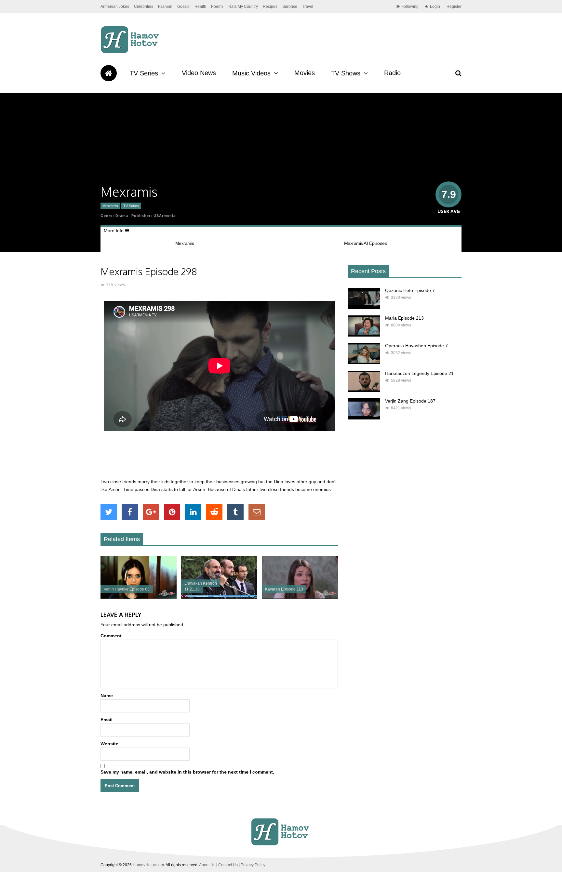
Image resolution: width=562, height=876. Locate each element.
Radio (392, 72)
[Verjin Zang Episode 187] (364, 417)
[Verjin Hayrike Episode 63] (138, 597)
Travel (307, 6)
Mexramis (110, 206)
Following (410, 6)
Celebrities (143, 6)
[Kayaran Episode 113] (300, 597)
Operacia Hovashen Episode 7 (416, 345)
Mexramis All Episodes (365, 243)
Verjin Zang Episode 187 (410, 401)
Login (435, 6)
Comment (111, 635)
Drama (121, 216)
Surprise (289, 6)
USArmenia (165, 216)
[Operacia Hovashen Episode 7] (364, 362)
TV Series (144, 73)
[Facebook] (130, 512)
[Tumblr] (235, 512)
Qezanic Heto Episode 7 (410, 290)
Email (106, 719)
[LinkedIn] (193, 512)
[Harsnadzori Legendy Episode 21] (364, 390)
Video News (199, 72)
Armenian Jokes (114, 6)
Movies (304, 72)
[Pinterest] (172, 512)
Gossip (183, 6)
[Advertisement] (219, 458)
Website (109, 743)
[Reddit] (214, 512)
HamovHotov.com (148, 865)
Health (200, 6)
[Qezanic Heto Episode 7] (364, 307)
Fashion (165, 6)
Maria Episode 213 (404, 318)
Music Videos (251, 73)
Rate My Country (243, 6)
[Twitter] (108, 512)
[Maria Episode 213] (364, 335)
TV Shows (345, 73)
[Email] (256, 512)
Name (106, 695)
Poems (217, 6)
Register (454, 6)
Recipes (270, 6)
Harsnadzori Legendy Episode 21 (419, 373)
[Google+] (151, 512)
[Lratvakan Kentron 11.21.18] (219, 597)
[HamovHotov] (130, 52)
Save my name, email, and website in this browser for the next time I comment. (187, 772)
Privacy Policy (253, 865)
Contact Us (228, 865)
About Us (207, 865)
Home (108, 73)
